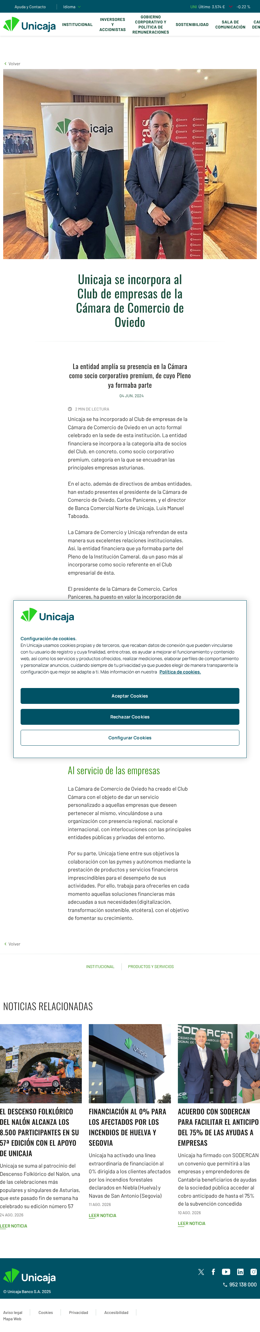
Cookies (45, 1312)
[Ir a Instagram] (253, 1272)
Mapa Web (12, 1318)
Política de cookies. (180, 672)
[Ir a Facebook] (213, 1272)
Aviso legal (12, 1312)
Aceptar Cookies (130, 696)
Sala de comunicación (230, 24)
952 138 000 (243, 1284)
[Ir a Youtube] (226, 1272)
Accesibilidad (116, 1312)
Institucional (77, 24)
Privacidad (78, 1312)
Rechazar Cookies (130, 717)
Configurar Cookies (130, 738)
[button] (11, 63)
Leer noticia (102, 1215)
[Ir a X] (201, 1271)
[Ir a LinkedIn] (240, 1272)
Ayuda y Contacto (30, 6)
